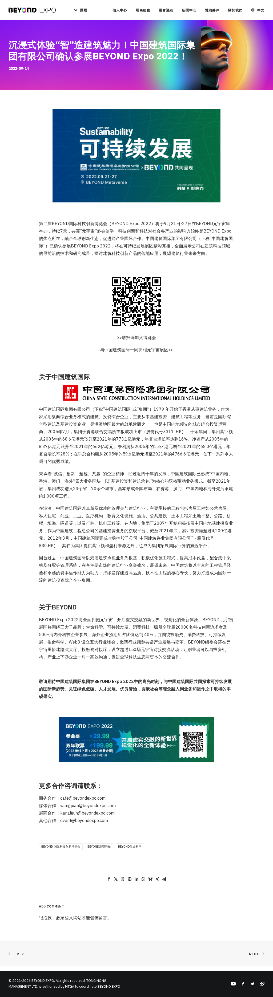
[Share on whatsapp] (143, 879)
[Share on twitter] (116, 879)
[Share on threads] (122, 879)
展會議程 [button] (166, 10)
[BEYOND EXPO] (32, 10)
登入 (69, 917)
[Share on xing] (157, 879)
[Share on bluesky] (150, 879)
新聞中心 (189, 10)
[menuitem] (78, 10)
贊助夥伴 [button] (212, 10)
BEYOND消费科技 (99, 846)
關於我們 (235, 10)
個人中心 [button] (120, 10)
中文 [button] (260, 10)
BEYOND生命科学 (130, 846)
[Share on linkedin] (136, 879)
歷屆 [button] (83, 10)
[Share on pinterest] (129, 879)
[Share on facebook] (109, 879)
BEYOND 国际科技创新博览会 (60, 846)
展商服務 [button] (143, 10)
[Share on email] (164, 879)
